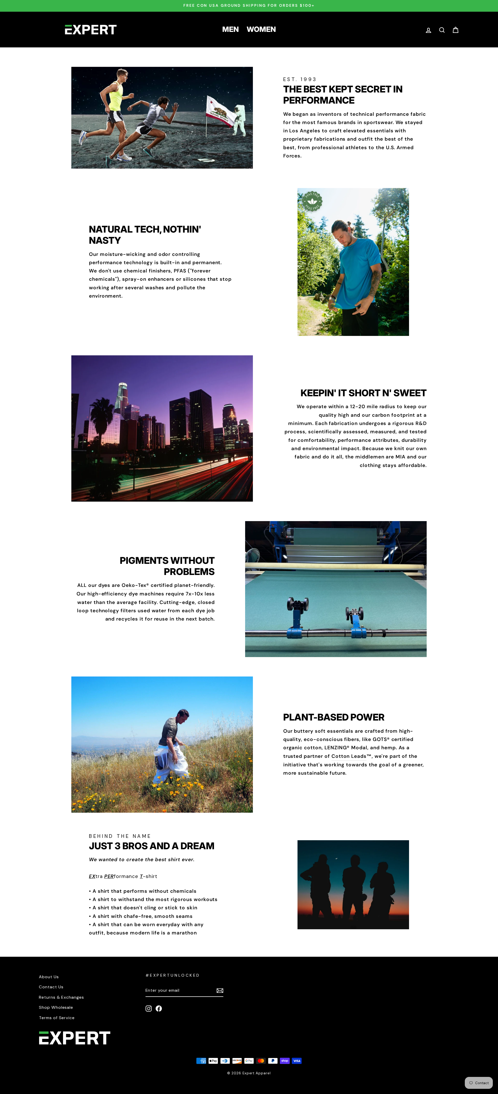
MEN (230, 29)
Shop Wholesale (56, 1007)
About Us (49, 977)
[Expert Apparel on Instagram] (149, 1008)
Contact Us (51, 987)
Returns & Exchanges (61, 997)
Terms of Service (57, 1017)
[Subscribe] (220, 990)
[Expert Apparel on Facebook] (159, 1008)
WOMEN (261, 29)
